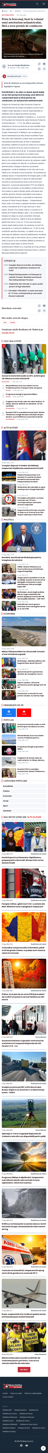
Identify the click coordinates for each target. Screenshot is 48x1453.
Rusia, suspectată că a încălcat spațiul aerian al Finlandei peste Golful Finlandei (24, 1315)
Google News (8, 332)
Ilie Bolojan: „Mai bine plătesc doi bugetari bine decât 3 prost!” (31, 662)
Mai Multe (24, 1370)
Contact (5, 1393)
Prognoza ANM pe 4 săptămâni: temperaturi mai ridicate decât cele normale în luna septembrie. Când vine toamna (23, 1180)
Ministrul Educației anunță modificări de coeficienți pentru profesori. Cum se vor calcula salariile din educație (21, 1361)
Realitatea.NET (7, 1410)
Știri (11, 11)
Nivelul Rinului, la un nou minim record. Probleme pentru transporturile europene (24, 387)
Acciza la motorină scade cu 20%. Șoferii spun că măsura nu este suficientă (23, 377)
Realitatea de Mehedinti (10, 1424)
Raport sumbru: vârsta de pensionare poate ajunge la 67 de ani (31, 685)
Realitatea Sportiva (20, 1410)
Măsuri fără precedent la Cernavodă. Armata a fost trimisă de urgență (23, 653)
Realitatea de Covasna (10, 1414)
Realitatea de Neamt (9, 1428)
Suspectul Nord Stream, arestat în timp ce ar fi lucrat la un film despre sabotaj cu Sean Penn (31, 512)
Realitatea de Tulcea (38, 1428)
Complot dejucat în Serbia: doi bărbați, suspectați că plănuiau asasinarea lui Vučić (25, 268)
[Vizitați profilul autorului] (4, 66)
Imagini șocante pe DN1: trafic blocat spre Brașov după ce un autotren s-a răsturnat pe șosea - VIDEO (23, 1090)
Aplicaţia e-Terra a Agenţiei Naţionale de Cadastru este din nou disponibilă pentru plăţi (24, 1135)
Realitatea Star (33, 1410)
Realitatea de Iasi (8, 1421)
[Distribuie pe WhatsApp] (39, 69)
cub (4, 322)
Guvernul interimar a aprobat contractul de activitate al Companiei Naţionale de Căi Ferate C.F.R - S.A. (23, 1043)
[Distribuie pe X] (44, 69)
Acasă (5, 11)
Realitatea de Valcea (26, 1414)
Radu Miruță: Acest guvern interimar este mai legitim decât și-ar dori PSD (31, 606)
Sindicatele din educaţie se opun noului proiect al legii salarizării (26, 285)
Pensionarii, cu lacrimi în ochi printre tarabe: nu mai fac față (30, 694)
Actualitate (18, 11)
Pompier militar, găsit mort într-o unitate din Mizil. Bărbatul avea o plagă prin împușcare (23, 905)
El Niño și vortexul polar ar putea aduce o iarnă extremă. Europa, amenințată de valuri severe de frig (24, 1227)
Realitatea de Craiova (23, 1421)
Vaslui (12, 322)
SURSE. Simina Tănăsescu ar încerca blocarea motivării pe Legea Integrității (30, 569)
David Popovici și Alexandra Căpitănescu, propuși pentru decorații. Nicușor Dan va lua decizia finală (23, 860)
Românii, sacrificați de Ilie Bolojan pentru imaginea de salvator (21, 558)
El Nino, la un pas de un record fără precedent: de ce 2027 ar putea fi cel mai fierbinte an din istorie (23, 997)
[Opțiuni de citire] (43, 1448)
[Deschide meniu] (43, 4)
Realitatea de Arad (24, 1428)
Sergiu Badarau (21, 65)
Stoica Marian (40, 1037)
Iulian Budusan (40, 1354)
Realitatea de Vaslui (38, 854)
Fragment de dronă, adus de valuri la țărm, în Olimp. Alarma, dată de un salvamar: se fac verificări (25, 403)
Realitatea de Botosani (27, 1417)
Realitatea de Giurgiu (9, 1431)
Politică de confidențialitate (33, 1393)
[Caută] (37, 4)
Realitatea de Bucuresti (10, 1417)
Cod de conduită (8, 1397)
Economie (5, 382)
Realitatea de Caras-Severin (29, 1424)
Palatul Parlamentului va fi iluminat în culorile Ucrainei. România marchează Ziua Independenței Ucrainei (25, 277)
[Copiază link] (39, 64)
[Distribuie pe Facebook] (44, 64)
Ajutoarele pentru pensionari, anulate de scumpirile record (30, 673)
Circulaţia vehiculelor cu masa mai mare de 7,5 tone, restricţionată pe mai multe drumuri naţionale (25, 293)
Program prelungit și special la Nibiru (21, 394)
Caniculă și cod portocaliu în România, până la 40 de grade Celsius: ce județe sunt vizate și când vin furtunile (23, 950)
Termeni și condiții (16, 1393)
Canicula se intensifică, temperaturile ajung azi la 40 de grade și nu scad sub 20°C (23, 1271)
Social (8, 390)
